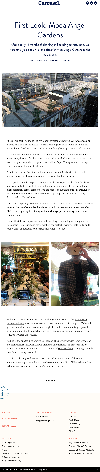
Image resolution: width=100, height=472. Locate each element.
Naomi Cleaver (67, 186)
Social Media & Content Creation (16, 453)
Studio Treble (9, 427)
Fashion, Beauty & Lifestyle (80, 453)
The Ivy (38, 141)
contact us (26, 366)
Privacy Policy (9, 419)
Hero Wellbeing (66, 348)
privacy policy (42, 469)
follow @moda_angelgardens (50, 366)
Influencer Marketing (11, 456)
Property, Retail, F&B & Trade (81, 449)
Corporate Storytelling (11, 460)
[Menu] (3, 3)
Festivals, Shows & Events (80, 445)
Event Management (10, 445)
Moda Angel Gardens (17, 154)
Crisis (4, 449)
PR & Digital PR (8, 442)
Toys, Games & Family (78, 442)
